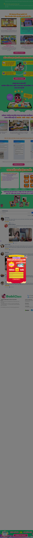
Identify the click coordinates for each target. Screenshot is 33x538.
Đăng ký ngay (16, 279)
